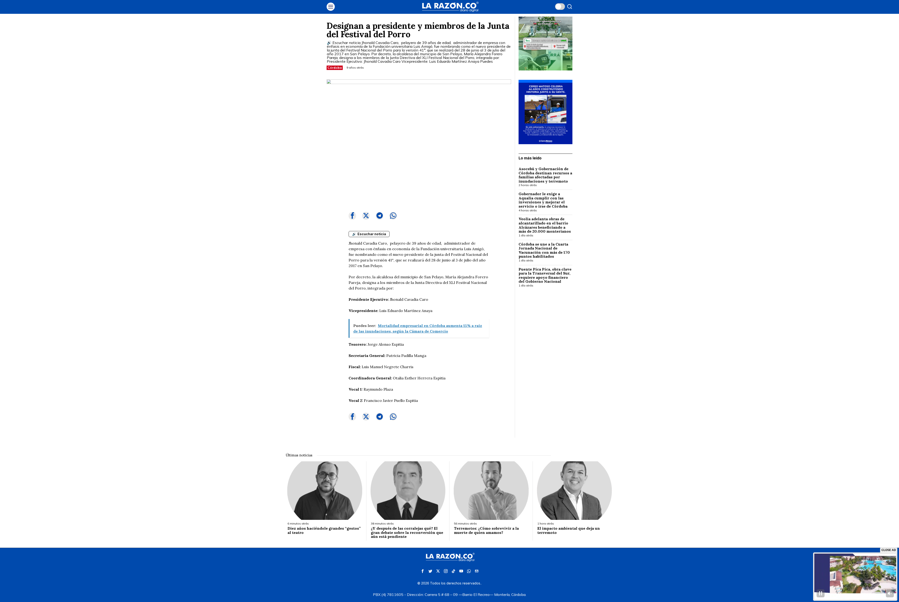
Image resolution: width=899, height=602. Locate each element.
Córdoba (335, 68)
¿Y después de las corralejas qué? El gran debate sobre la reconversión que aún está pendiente (407, 532)
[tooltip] (352, 216)
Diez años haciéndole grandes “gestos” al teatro (324, 530)
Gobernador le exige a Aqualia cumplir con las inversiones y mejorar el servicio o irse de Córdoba (543, 200)
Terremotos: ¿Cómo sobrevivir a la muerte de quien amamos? (486, 530)
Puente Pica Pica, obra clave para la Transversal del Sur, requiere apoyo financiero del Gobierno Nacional (545, 275)
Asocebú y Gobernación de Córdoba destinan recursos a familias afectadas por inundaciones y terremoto (545, 175)
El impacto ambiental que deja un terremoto (568, 530)
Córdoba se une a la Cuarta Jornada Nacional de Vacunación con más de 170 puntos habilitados (544, 250)
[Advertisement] (545, 367)
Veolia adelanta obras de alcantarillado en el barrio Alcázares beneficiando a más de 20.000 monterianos (545, 225)
